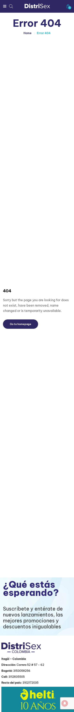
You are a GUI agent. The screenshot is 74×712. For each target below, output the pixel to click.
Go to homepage (20, 324)
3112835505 (16, 677)
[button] (68, 6)
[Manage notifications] (65, 703)
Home (27, 33)
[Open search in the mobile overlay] (11, 6)
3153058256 (21, 671)
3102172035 (30, 682)
